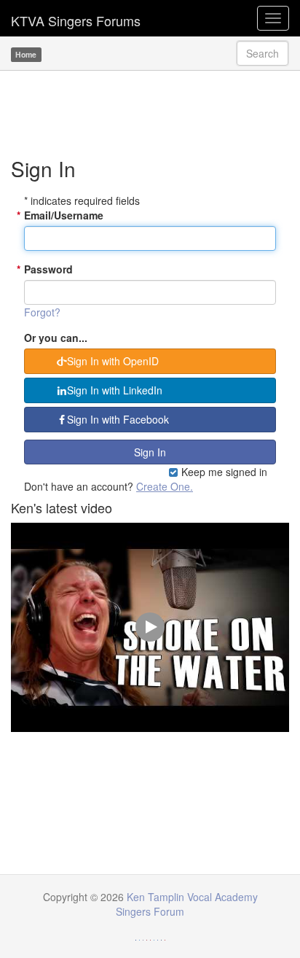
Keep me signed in (222, 471)
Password (48, 269)
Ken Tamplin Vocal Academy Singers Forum (75, 18)
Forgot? (42, 312)
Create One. (164, 486)
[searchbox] (262, 53)
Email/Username (63, 215)
